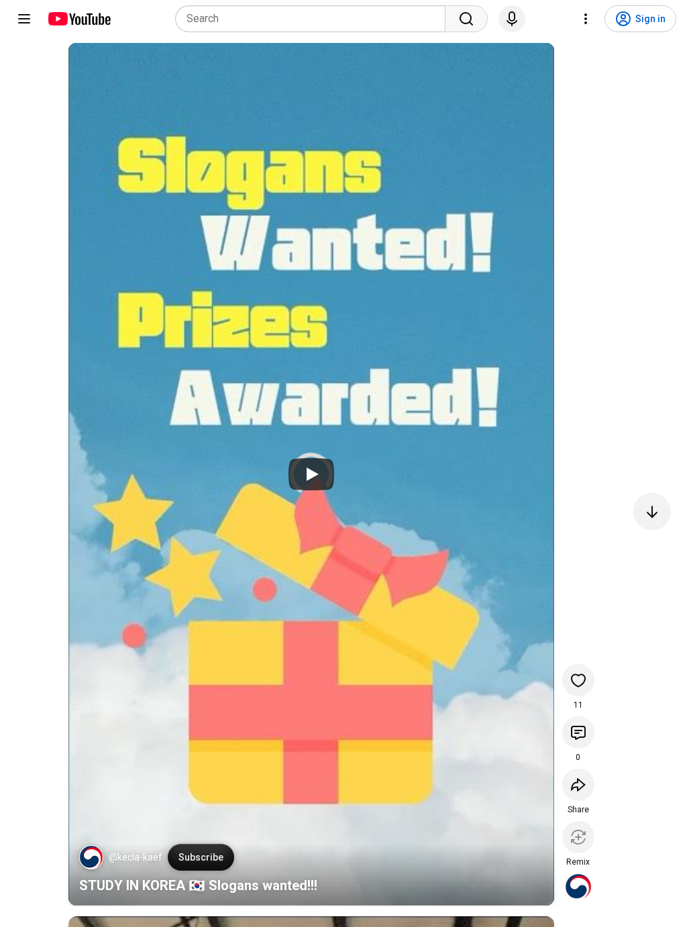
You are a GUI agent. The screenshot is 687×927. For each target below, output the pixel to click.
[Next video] (652, 512)
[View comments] (578, 732)
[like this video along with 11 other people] (578, 680)
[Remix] (578, 837)
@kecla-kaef (135, 857)
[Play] (311, 474)
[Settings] (586, 19)
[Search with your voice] (511, 18)
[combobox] (314, 19)
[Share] (578, 785)
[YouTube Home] (79, 19)
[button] (91, 857)
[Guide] (24, 19)
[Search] (466, 18)
